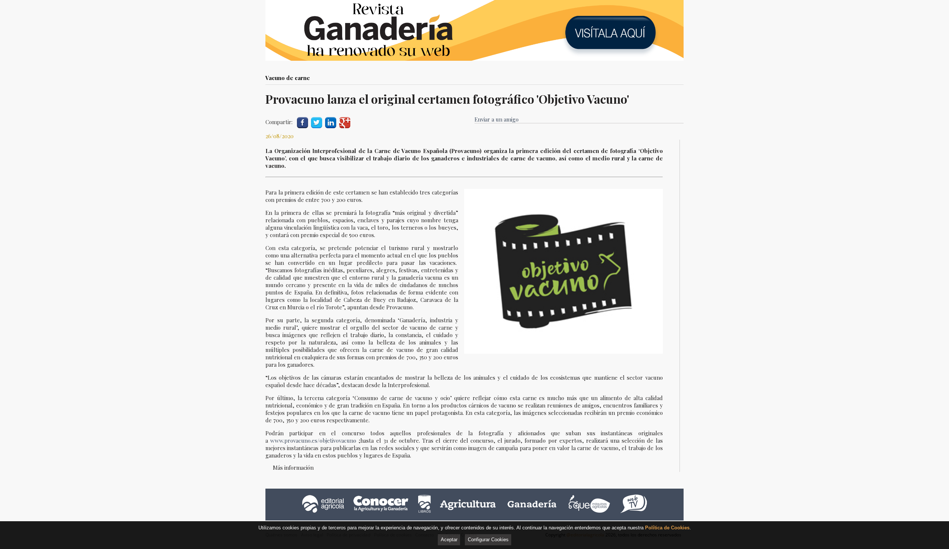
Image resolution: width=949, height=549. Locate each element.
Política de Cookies (667, 527)
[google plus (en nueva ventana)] (344, 122)
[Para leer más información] (474, 30)
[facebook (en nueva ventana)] (302, 122)
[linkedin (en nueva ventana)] (330, 122)
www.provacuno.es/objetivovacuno (314, 440)
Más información (293, 467)
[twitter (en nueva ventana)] (316, 122)
